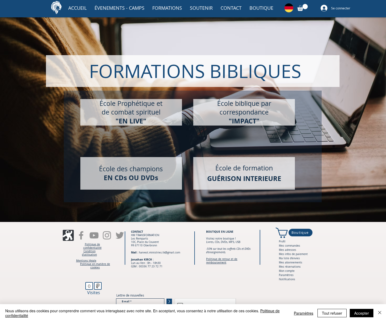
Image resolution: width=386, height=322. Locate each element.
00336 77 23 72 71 (151, 266)
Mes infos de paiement (293, 254)
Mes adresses (287, 250)
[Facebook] (81, 235)
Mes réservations (290, 266)
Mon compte (287, 271)
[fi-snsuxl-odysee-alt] (68, 235)
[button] (119, 8)
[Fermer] (380, 313)
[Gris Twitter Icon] (119, 235)
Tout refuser (332, 313)
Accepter (361, 313)
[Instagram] (106, 235)
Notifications (287, 279)
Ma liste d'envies (289, 258)
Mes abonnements (290, 262)
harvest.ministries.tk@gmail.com (159, 252)
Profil (282, 241)
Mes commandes (289, 245)
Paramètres (286, 275)
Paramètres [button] (303, 313)
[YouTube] (94, 235)
